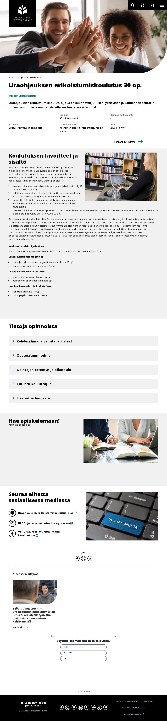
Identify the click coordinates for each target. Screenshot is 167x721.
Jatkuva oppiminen (31, 77)
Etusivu (13, 77)
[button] (83, 341)
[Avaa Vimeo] (105, 707)
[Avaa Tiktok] (99, 707)
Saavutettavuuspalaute (126, 701)
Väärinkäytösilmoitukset (134, 708)
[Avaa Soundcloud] (93, 707)
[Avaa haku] (133, 5)
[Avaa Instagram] (67, 707)
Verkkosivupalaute (132, 715)
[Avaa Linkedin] (80, 707)
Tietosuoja (147, 701)
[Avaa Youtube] (74, 707)
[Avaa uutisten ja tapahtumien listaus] (142, 5)
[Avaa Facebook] (61, 707)
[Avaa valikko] (162, 5)
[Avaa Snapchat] (86, 707)
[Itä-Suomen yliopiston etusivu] (22, 13)
